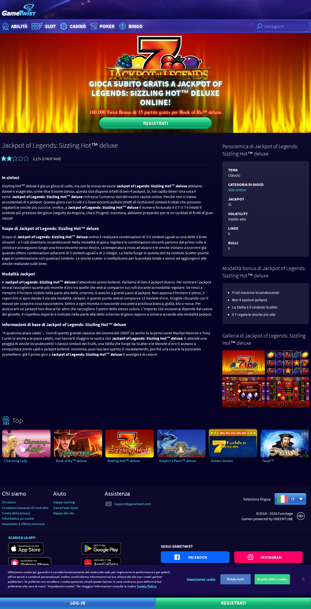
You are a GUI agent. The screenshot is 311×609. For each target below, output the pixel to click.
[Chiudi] (303, 579)
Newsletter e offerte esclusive (23, 524)
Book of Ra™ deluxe (71, 460)
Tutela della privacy (16, 513)
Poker (107, 26)
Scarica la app (21, 537)
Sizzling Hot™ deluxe (123, 460)
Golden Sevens (222, 460)
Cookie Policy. (147, 586)
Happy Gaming (64, 502)
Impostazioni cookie (201, 579)
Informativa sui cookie (18, 518)
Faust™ (268, 460)
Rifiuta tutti (235, 579)
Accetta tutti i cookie (272, 579)
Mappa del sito (63, 513)
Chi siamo (9, 502)
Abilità (19, 26)
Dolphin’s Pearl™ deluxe (177, 460)
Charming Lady (15, 460)
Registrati (155, 123)
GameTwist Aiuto (65, 508)
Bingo (136, 26)
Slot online (237, 189)
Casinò (78, 26)
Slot (50, 26)
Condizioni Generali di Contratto (25, 508)
